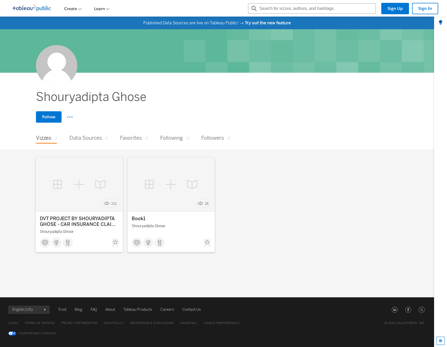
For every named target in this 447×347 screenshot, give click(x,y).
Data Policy (114, 323)
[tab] (440, 23)
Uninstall (188, 323)
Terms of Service (40, 323)
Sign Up (395, 8)
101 (114, 203)
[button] (395, 310)
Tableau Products (137, 309)
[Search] (253, 8)
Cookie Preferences (222, 323)
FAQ (94, 309)
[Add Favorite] (115, 243)
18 (206, 203)
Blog (78, 309)
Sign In (425, 8)
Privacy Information (79, 323)
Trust (62, 309)
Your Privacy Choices (37, 333)
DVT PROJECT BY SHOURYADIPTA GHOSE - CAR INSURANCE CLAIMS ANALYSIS (79, 221)
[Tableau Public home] (31, 8)
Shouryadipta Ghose (56, 232)
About (110, 309)
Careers (167, 309)
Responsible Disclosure (152, 323)
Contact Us (191, 309)
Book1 (138, 219)
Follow (48, 117)
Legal (13, 323)
